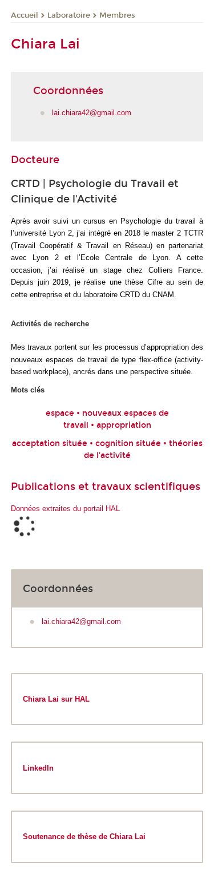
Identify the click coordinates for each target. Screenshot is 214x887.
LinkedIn (38, 768)
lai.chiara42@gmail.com (91, 112)
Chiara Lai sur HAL (56, 699)
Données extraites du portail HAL (65, 508)
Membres (117, 15)
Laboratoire (68, 15)
